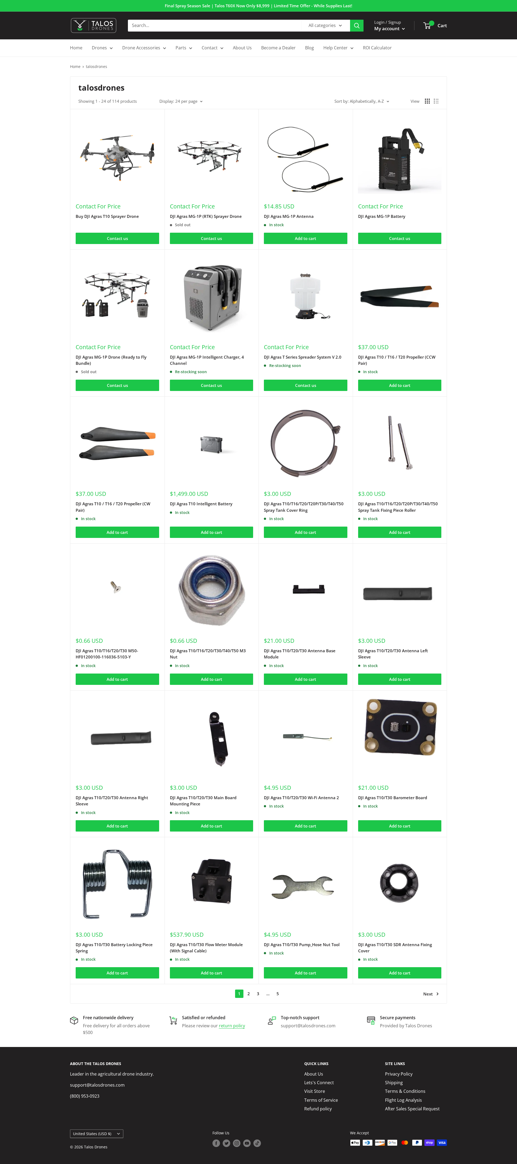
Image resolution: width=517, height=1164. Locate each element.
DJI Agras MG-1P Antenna (289, 216)
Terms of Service (321, 1100)
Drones (99, 48)
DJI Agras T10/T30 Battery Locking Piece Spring (114, 947)
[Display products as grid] (427, 101)
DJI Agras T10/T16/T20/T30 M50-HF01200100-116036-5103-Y (107, 654)
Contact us (117, 238)
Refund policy (318, 1109)
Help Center (335, 48)
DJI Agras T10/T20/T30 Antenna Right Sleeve (112, 800)
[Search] (357, 26)
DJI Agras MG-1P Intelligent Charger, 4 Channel (207, 360)
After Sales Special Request (412, 1109)
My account (387, 28)
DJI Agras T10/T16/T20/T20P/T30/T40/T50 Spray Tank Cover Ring (304, 507)
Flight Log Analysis (403, 1100)
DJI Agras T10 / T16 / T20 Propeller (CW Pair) (113, 507)
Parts (181, 48)
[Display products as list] (436, 101)
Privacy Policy (399, 1074)
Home (76, 48)
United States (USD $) (92, 1133)
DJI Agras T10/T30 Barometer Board (392, 797)
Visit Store (314, 1091)
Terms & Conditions (405, 1091)
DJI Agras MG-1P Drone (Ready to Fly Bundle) (111, 360)
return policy (232, 1026)
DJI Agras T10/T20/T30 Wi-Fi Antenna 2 (301, 797)
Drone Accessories (141, 48)
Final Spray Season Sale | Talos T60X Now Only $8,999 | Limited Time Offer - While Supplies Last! (258, 5)
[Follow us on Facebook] (216, 1143)
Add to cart (305, 238)
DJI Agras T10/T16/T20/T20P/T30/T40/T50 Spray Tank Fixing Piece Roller (398, 507)
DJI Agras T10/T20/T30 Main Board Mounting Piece (203, 800)
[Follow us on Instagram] (236, 1143)
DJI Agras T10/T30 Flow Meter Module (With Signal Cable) (206, 947)
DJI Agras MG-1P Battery (381, 216)
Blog (309, 48)
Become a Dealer (278, 48)
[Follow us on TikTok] (257, 1143)
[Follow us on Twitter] (226, 1143)
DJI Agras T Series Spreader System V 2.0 (302, 357)
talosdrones (96, 66)
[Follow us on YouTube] (247, 1143)
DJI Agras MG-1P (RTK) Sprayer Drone (206, 216)
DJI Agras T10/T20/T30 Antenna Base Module (300, 654)
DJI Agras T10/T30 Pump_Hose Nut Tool (302, 944)
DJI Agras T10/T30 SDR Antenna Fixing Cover (395, 947)
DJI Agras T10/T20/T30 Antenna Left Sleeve (393, 654)
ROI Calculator (377, 48)
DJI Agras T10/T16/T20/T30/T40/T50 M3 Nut (208, 654)
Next (428, 994)
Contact (210, 48)
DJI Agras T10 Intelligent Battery (201, 503)
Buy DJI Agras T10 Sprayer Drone (107, 216)
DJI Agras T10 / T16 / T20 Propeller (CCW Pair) (396, 360)
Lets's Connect (319, 1083)
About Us (242, 48)
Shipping (394, 1083)
